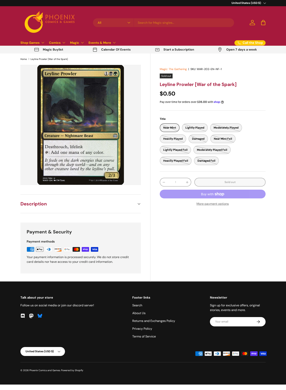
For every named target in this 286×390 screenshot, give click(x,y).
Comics (55, 43)
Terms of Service (144, 336)
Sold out (230, 182)
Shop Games (30, 43)
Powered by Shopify (72, 370)
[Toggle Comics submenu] (63, 42)
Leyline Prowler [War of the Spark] (49, 59)
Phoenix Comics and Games (44, 370)
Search (137, 305)
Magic (74, 43)
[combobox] (163, 22)
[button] (263, 22)
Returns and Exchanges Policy (153, 321)
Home (23, 59)
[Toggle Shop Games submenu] (42, 42)
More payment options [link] (213, 204)
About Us (139, 313)
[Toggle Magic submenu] (82, 42)
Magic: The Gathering (173, 69)
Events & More (100, 43)
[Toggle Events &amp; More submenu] (114, 42)
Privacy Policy (142, 329)
